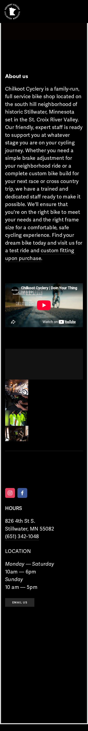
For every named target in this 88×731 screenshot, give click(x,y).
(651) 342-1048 (22, 536)
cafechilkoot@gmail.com (51, 474)
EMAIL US (19, 602)
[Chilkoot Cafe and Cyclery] (10, 493)
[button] (16, 387)
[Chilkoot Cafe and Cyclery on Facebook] (22, 493)
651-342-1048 (16, 474)
